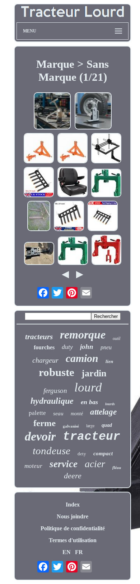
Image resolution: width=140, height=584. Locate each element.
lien (109, 361)
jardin (93, 373)
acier (95, 463)
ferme (44, 423)
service (64, 464)
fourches (44, 347)
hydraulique (52, 401)
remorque (83, 334)
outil (116, 338)
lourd (88, 387)
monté (77, 413)
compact (103, 453)
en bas (89, 402)
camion (82, 358)
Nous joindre (72, 516)
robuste (56, 372)
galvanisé (71, 426)
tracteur (91, 436)
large (90, 425)
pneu (106, 347)
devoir (40, 436)
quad (107, 425)
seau (58, 413)
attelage (103, 411)
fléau (116, 467)
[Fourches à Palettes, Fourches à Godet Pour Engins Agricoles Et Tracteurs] (38, 217)
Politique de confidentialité (73, 528)
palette (37, 413)
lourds (110, 404)
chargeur (45, 360)
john (86, 346)
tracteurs (39, 336)
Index (73, 504)
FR (79, 552)
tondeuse (51, 450)
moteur (33, 466)
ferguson (55, 390)
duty (67, 346)
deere (72, 475)
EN (66, 552)
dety (82, 453)
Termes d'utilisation (73, 540)
